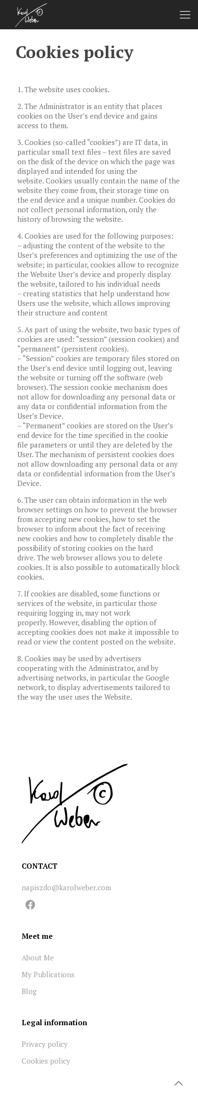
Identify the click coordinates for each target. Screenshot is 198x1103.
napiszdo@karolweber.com (66, 887)
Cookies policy (46, 1061)
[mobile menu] (185, 14)
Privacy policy (45, 1044)
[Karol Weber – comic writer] (31, 14)
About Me (38, 957)
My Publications (48, 974)
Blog (29, 991)
